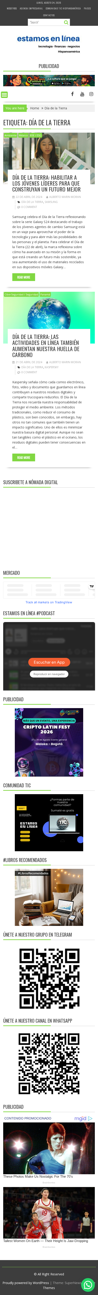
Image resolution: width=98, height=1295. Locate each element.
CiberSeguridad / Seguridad (21, 294)
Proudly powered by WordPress (26, 1283)
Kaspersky (52, 367)
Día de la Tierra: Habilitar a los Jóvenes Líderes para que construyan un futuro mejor (46, 183)
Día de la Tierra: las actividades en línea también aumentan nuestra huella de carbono (45, 345)
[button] (88, 1285)
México (23, 135)
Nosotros (12, 8)
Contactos (49, 15)
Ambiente (11, 135)
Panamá (45, 294)
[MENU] (4, 95)
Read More (23, 277)
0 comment (29, 207)
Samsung (51, 202)
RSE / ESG (35, 135)
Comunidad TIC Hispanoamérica (63, 8)
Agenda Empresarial (31, 8)
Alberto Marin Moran (65, 197)
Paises (87, 8)
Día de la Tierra (32, 202)
